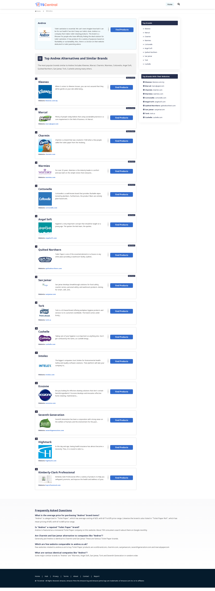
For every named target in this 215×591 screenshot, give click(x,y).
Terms (66, 576)
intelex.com (49, 375)
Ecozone (43, 386)
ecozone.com (50, 403)
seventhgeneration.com (54, 430)
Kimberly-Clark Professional (56, 472)
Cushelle (43, 331)
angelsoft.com (51, 238)
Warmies (44, 166)
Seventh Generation (51, 415)
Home (169, 4)
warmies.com (50, 177)
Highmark (45, 442)
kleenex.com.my (51, 101)
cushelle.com (50, 344)
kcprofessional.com (52, 485)
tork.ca (48, 320)
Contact (86, 576)
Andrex (42, 23)
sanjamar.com (50, 294)
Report (96, 576)
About (75, 576)
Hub (46, 576)
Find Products (122, 29)
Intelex (43, 356)
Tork (41, 306)
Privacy (56, 576)
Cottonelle (45, 189)
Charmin (43, 135)
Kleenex (43, 82)
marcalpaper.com (51, 124)
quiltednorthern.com (53, 268)
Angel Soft (45, 219)
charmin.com (50, 154)
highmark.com (50, 461)
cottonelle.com (51, 208)
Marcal (42, 112)
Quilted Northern (49, 249)
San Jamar (45, 280)
